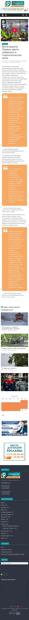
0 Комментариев (17, 61)
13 (14, 405)
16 (26, 405)
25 (7, 410)
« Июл (2, 415)
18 (7, 407)
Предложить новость (6, 549)
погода (10, 62)
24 (3, 410)
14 (18, 405)
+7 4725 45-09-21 (5, 488)
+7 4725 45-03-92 (5, 492)
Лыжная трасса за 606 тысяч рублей (14, 348)
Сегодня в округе (5, 535)
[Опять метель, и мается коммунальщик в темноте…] (14, 313)
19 (10, 407)
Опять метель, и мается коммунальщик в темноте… (11, 328)
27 (14, 410)
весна (25, 61)
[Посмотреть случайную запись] (26, 15)
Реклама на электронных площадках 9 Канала (12, 554)
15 (22, 405)
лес (2, 62)
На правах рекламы (6, 512)
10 (3, 405)
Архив (2, 502)
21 (18, 407)
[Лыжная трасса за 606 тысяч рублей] (14, 334)
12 (10, 405)
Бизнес (2, 505)
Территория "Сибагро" (8, 528)
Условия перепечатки (6, 552)
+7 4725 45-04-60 (5, 494)
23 (26, 407)
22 (22, 407)
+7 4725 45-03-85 (5, 487)
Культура (3, 507)
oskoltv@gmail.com (5, 483)
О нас (2, 547)
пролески (15, 62)
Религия (3, 533)
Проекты (3, 524)
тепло (19, 62)
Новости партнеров (6, 514)
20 (14, 407)
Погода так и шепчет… (9, 368)
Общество (5, 44)
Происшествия (4, 531)
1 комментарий (13, 350)
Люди (2, 509)
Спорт (2, 538)
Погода (3, 519)
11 (7, 405)
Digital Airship (12, 613)
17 (3, 407)
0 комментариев (13, 330)
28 (18, 410)
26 (10, 410)
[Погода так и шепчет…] (14, 354)
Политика (3, 521)
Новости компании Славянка (9, 526)
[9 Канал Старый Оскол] (2, 15)
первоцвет (6, 62)
